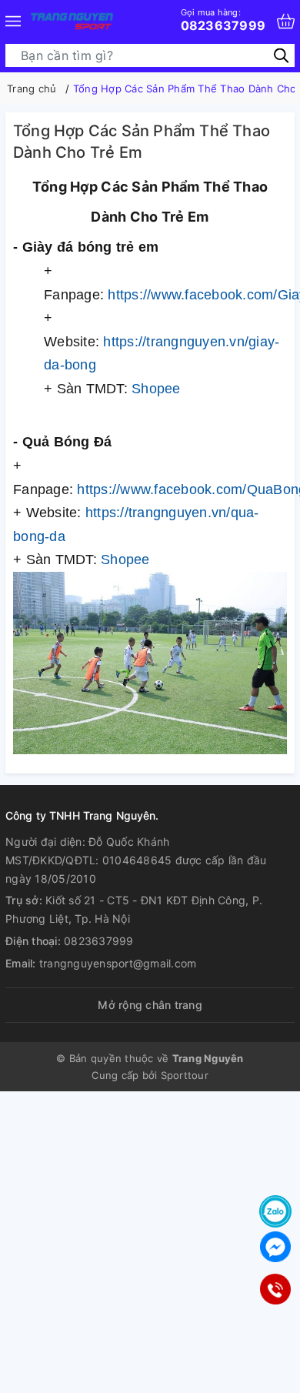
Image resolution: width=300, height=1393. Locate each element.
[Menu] (13, 21)
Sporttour (184, 1075)
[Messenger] (275, 1246)
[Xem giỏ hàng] (286, 21)
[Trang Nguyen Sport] (71, 21)
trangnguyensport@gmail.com (118, 963)
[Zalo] (275, 1211)
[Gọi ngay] (275, 1289)
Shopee (156, 388)
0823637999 (223, 20)
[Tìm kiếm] (281, 55)
